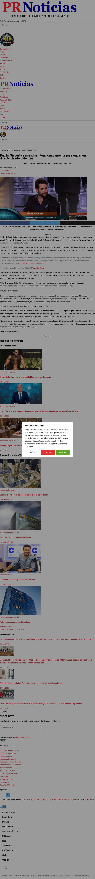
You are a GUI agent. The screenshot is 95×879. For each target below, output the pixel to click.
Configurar (32, 452)
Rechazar (47, 452)
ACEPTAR (62, 452)
